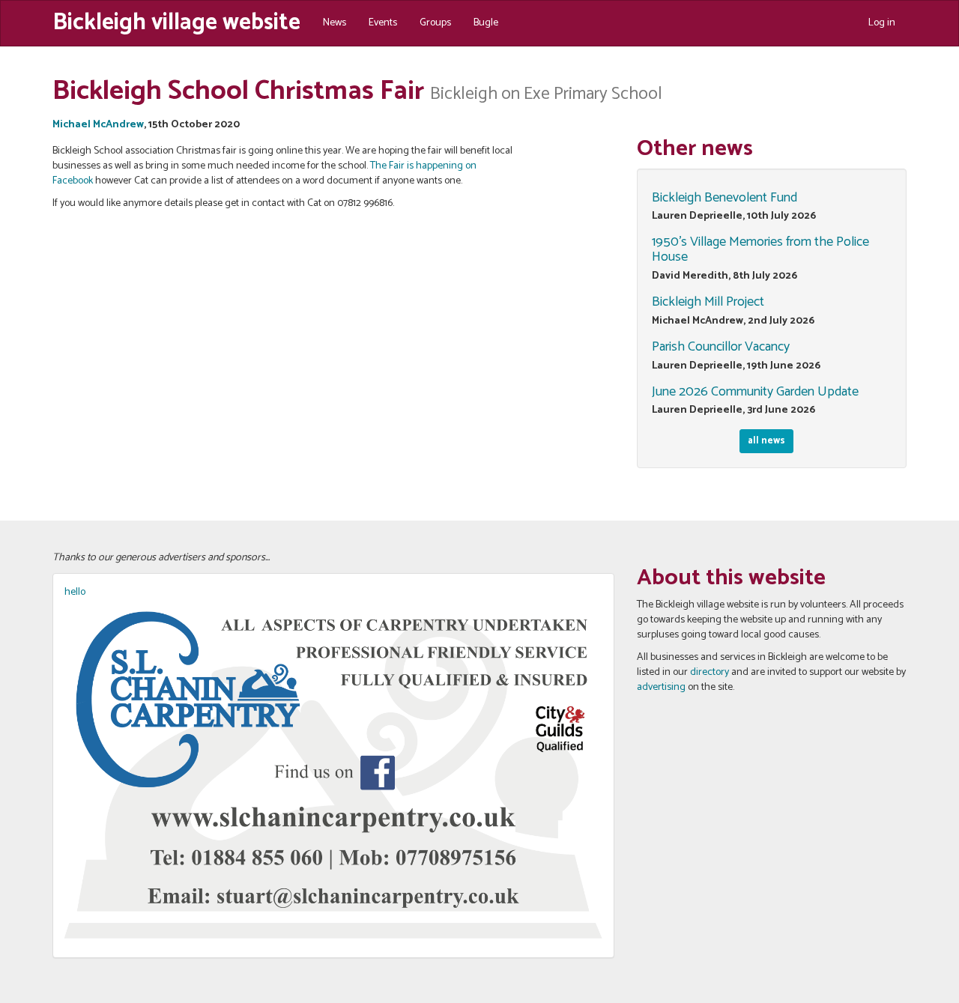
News (334, 22)
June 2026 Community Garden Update (755, 392)
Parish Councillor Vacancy (721, 347)
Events (383, 22)
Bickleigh (176, 21)
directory (709, 672)
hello (74, 592)
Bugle (486, 22)
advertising (661, 687)
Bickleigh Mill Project (708, 302)
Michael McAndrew (98, 124)
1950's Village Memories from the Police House (760, 249)
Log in (881, 22)
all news (766, 441)
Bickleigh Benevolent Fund (724, 198)
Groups (435, 22)
